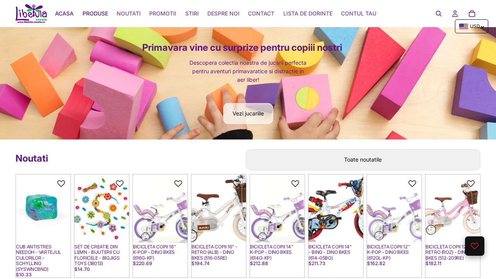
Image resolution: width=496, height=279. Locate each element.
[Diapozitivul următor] (62, 208)
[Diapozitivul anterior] (24, 208)
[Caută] (438, 13)
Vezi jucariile (248, 113)
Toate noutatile (363, 159)
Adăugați (123, 230)
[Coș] (471, 13)
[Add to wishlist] (61, 183)
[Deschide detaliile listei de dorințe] (474, 246)
